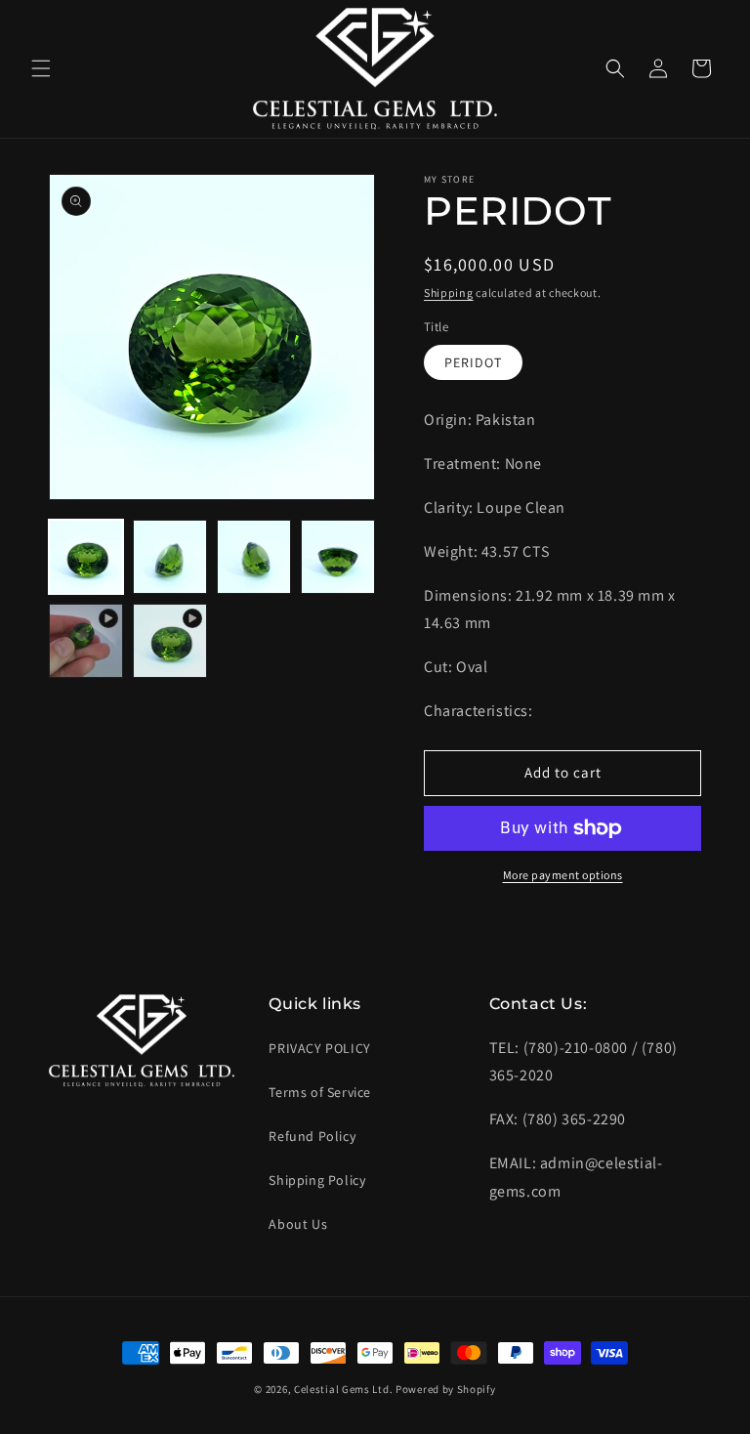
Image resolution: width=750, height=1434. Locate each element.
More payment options (563, 874)
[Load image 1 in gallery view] (86, 557)
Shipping (449, 292)
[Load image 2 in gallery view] (170, 557)
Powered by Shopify (446, 1389)
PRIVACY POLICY (319, 1048)
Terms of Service (320, 1092)
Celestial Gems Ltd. (343, 1389)
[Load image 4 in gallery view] (338, 557)
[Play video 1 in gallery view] (86, 641)
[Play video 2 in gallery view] (170, 641)
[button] (41, 68)
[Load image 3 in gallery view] (254, 557)
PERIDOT (473, 362)
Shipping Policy (317, 1180)
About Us (298, 1224)
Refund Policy (312, 1136)
